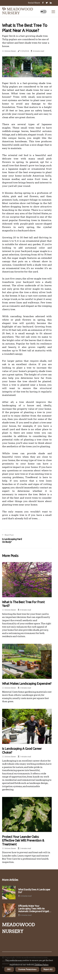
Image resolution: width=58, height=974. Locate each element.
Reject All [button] (48, 969)
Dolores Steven (10, 51)
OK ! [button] (9, 969)
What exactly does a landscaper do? (34, 890)
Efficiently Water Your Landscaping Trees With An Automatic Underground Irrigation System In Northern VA (35, 909)
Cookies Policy (41, 965)
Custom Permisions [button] (27, 969)
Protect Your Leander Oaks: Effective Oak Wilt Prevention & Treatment (23, 840)
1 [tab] (26, 73)
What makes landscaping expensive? (27, 683)
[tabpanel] (27, 66)
